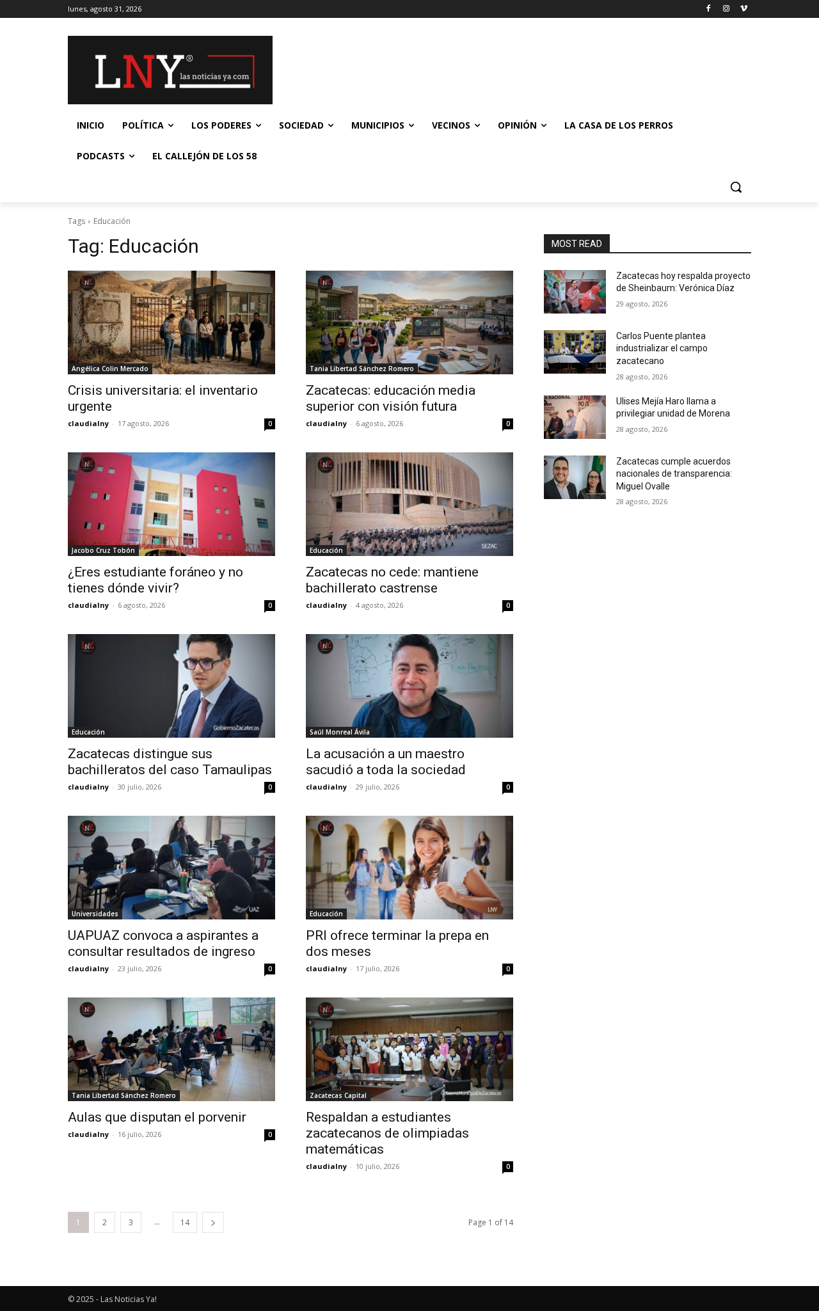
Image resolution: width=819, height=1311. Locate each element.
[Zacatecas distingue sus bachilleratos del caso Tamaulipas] (171, 686)
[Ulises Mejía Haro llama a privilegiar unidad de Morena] (575, 417)
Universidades (95, 913)
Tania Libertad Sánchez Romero (362, 368)
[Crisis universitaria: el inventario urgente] (171, 322)
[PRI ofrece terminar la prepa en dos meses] (409, 867)
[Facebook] (708, 9)
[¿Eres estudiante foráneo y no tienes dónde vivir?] (171, 504)
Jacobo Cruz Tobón (103, 550)
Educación (326, 550)
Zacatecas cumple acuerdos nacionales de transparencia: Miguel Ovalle (674, 473)
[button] (735, 186)
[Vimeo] (743, 9)
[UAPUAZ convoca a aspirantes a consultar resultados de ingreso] (171, 867)
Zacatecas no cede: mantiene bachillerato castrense (392, 580)
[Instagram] (726, 9)
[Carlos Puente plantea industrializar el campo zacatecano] (575, 352)
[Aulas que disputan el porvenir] (171, 1049)
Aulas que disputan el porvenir (157, 1117)
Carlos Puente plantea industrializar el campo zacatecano (662, 348)
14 (184, 1222)
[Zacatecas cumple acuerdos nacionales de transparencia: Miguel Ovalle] (575, 477)
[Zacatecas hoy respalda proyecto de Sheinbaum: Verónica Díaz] (575, 292)
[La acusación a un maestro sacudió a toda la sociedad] (409, 686)
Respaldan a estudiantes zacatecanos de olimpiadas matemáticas (387, 1133)
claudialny (88, 423)
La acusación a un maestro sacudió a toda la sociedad (386, 761)
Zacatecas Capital (338, 1095)
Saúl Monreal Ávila (340, 731)
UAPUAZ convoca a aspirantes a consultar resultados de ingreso (163, 943)
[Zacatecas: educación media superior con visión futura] (409, 322)
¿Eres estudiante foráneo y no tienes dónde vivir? (155, 580)
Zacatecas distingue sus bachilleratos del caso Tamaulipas (170, 761)
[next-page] (213, 1222)
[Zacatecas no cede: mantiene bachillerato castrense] (409, 504)
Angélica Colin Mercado (110, 368)
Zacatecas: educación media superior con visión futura (390, 398)
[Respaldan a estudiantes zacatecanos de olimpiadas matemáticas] (409, 1049)
